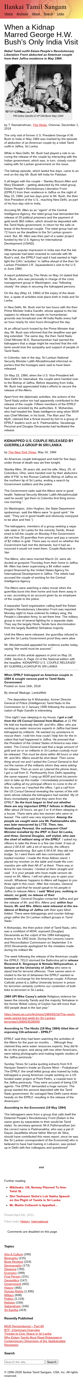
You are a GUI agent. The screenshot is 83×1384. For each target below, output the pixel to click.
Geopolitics (11, 1280)
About (36, 13)
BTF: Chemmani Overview (22, 1330)
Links (60, 13)
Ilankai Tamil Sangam (35, 6)
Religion (9, 1302)
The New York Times (22, 452)
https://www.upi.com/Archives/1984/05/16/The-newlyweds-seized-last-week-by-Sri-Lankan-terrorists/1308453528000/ (40, 1017)
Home (9, 13)
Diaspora (10, 1269)
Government (12, 1284)
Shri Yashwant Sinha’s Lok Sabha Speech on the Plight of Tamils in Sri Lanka (40, 1198)
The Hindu (40, 125)
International (39, 1221)
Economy (10, 1273)
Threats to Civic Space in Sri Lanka (28, 1333)
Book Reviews (13, 1261)
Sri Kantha (11, 1310)
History (25, 1221)
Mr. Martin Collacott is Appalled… (34, 1205)
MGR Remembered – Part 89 (24, 1326)
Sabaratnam (12, 1306)
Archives (22, 13)
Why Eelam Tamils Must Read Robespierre (33, 1337)
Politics (9, 1298)
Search (48, 13)
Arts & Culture (13, 1254)
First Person (12, 1276)
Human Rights (13, 1291)
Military (9, 1295)
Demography (13, 1265)
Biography (11, 1258)
